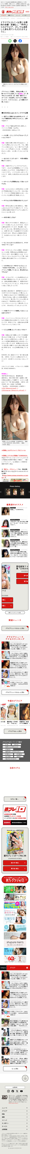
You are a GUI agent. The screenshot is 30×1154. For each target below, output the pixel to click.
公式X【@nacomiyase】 (9, 388)
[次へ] (29, 492)
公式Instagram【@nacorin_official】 (13, 390)
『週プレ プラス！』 (9, 469)
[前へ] (1, 492)
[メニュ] (27, 12)
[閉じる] (28, 5)
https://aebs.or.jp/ (13, 1103)
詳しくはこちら (9, 7)
